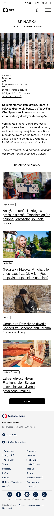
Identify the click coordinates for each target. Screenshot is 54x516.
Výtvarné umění (11, 372)
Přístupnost (7, 508)
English (22, 505)
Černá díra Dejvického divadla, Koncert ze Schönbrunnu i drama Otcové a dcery (27, 328)
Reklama (30, 455)
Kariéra (29, 473)
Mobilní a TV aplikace (12, 482)
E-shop (5, 477)
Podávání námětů (34, 477)
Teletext (6, 464)
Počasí (5, 473)
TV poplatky (8, 459)
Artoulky (8, 263)
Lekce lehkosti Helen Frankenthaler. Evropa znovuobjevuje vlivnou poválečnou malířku (19, 384)
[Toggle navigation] (5, 3)
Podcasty (6, 468)
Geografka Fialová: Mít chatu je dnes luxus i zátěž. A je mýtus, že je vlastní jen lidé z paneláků (26, 273)
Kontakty (30, 486)
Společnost (9, 204)
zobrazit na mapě (11, 96)
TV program (8, 450)
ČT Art (6, 317)
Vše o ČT (6, 486)
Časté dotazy (32, 482)
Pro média (31, 450)
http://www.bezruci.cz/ (14, 83)
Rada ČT (30, 468)
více (27, 401)
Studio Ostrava (33, 464)
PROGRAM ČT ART (37, 3)
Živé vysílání (8, 455)
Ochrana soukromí (35, 505)
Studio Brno (32, 459)
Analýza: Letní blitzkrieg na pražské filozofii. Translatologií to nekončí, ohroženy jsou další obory (26, 216)
